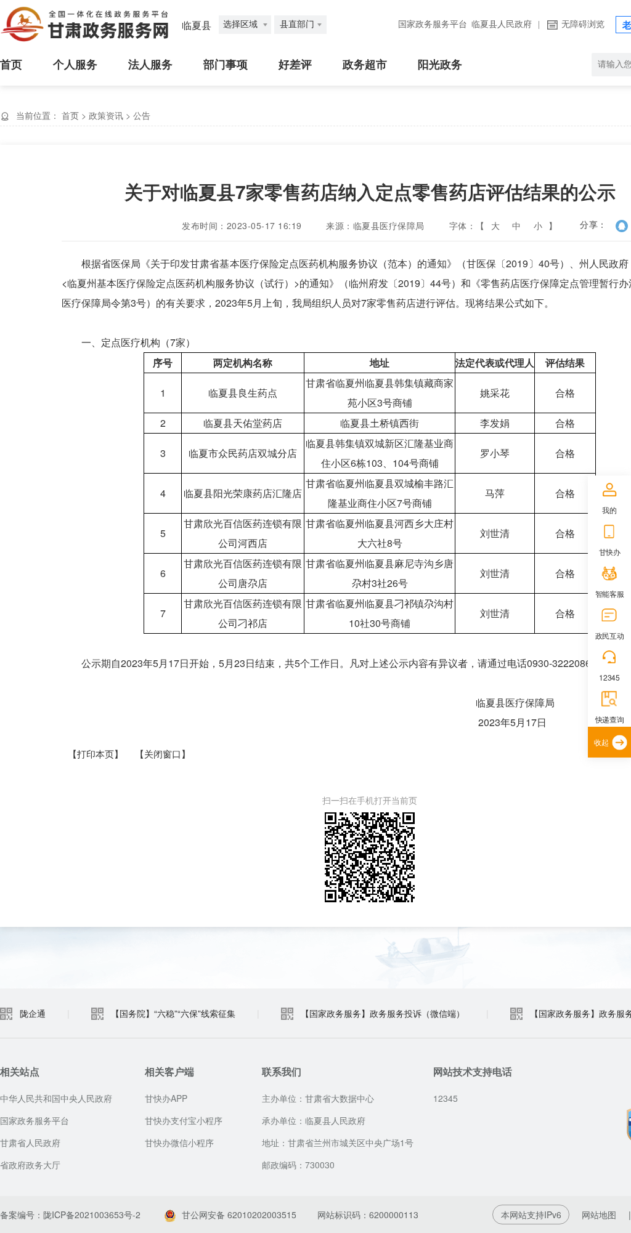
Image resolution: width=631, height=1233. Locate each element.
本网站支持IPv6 (531, 1214)
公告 (141, 115)
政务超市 (365, 65)
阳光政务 (440, 65)
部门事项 (225, 65)
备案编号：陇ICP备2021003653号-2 (70, 1214)
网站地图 (599, 1214)
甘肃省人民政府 (30, 1142)
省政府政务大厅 (30, 1164)
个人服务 (75, 65)
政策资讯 (106, 115)
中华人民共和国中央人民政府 (56, 1098)
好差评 (295, 65)
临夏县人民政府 (501, 24)
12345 (609, 677)
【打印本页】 (95, 753)
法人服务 (150, 65)
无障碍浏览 (583, 24)
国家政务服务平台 (432, 24)
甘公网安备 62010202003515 (239, 1214)
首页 (11, 65)
